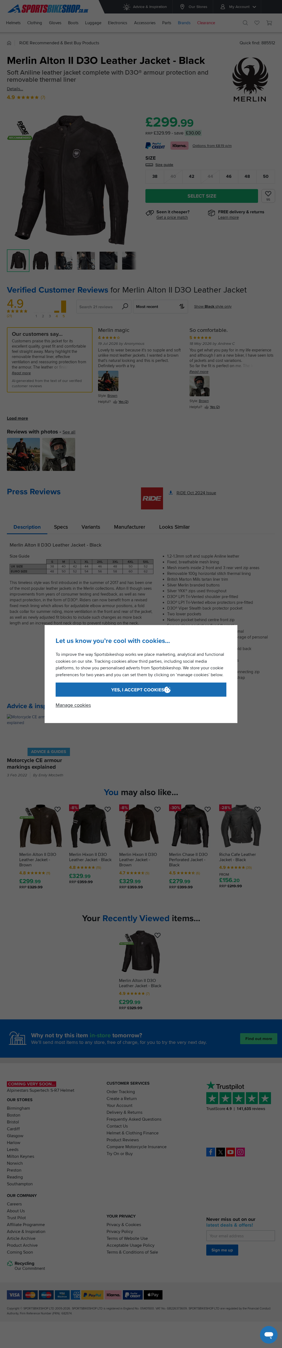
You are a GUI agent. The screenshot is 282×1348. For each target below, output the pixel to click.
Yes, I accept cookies (137, 690)
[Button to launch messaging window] (269, 1335)
